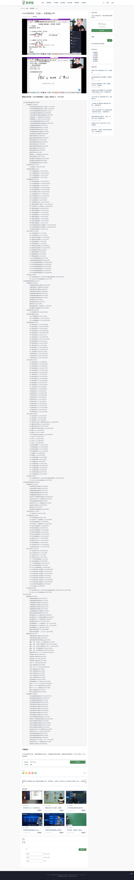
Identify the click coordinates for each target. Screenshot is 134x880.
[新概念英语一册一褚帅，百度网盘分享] (54, 797)
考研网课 (76, 2)
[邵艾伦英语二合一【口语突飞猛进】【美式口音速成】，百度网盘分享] (32, 797)
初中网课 (62, 2)
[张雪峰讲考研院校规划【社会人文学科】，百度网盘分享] (32, 819)
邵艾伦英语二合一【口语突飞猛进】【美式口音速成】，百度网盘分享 (32, 808)
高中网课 (69, 2)
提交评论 (82, 849)
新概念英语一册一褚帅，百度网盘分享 (54, 808)
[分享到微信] (23, 773)
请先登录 (78, 762)
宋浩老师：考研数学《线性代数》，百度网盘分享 (74, 830)
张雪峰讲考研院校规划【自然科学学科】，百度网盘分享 (54, 830)
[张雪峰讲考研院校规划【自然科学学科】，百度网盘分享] (54, 819)
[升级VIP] (131, 873)
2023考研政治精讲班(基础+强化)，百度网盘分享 (75, 808)
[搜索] (103, 2)
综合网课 (83, 2)
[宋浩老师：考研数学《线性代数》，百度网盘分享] (76, 819)
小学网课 (55, 2)
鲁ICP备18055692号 (62, 876)
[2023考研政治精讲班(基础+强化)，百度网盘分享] (76, 797)
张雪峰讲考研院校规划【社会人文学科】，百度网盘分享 (32, 830)
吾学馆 (28, 2)
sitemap (69, 876)
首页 (43, 2)
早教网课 (48, 2)
